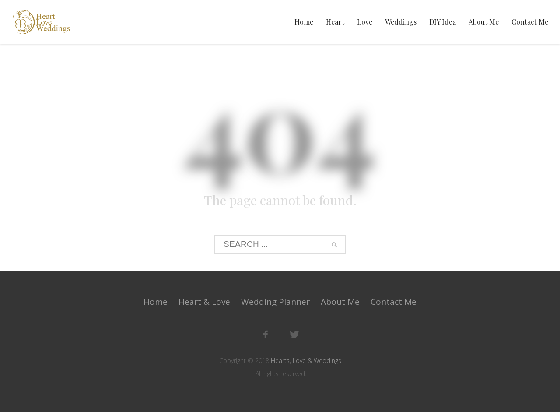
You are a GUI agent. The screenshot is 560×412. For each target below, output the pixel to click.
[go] (334, 245)
